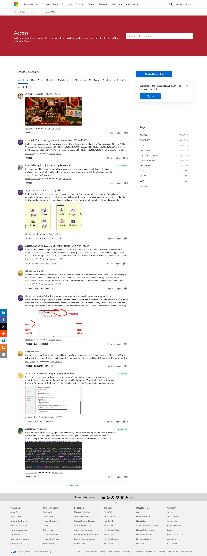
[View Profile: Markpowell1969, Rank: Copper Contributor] (20, 167)
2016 (142, 145)
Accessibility (171, 539)
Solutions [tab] (107, 80)
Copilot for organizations (18, 525)
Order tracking (48, 530)
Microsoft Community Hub (24, 12)
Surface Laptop (15, 516)
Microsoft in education (82, 512)
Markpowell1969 (32, 178)
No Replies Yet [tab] (120, 80)
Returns (45, 525)
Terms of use (127, 551)
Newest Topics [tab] (37, 80)
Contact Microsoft (91, 551)
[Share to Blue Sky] (122, 496)
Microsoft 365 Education (82, 525)
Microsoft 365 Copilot (111, 539)
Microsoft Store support (51, 521)
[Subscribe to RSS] (126, 496)
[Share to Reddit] (117, 496)
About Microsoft (172, 516)
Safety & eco (150, 551)
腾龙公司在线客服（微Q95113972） (43, 93)
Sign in (150, 96)
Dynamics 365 (108, 521)
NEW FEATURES (33, 351)
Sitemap (78, 551)
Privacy (102, 551)
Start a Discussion (154, 73)
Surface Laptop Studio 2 (18, 521)
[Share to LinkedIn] (103, 496)
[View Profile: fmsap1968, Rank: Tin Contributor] (20, 273)
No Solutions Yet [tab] (65, 80)
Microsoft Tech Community (145, 530)
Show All (143, 186)
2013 (142, 170)
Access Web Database (150, 155)
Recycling (161, 551)
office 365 (145, 140)
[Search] (171, 4)
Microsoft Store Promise (51, 539)
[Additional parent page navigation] (38, 12)
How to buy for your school (83, 530)
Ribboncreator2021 (34, 270)
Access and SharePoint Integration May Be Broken (49, 373)
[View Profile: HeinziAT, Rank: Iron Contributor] (20, 192)
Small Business (109, 543)
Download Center (49, 516)
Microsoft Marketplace (144, 534)
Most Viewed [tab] (80, 80)
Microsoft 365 (49, 12)
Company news (172, 521)
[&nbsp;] (76, 111)
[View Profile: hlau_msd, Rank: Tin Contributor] (20, 142)
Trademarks (139, 551)
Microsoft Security (110, 516)
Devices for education (81, 516)
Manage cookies (114, 551)
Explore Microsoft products (19, 539)
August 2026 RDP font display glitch (43, 190)
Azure (138, 512)
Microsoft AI (108, 512)
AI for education (79, 543)
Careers (170, 512)
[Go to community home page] (16, 4)
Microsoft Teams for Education (84, 521)
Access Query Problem (36, 428)
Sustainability (172, 543)
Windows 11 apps (16, 543)
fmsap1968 (30, 284)
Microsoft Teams (109, 534)
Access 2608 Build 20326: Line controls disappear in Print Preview (57, 245)
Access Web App (147, 160)
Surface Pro (14, 512)
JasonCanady (31, 472)
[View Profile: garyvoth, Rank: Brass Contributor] (20, 375)
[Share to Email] (131, 496)
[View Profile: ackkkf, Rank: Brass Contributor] (20, 96)
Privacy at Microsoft (174, 525)
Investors (170, 530)
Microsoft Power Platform (112, 530)
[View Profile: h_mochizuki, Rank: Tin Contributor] (20, 248)
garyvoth (29, 417)
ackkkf (28, 128)
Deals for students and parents (84, 539)
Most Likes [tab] (50, 80)
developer (145, 150)
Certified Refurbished (50, 534)
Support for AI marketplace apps (147, 525)
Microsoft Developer (143, 516)
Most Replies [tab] (94, 80)
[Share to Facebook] (108, 496)
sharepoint (145, 165)
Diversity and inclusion (175, 534)
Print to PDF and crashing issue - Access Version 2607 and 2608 (56, 140)
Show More (74, 485)
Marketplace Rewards (143, 539)
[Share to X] (112, 496)
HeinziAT (29, 234)
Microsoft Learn (141, 521)
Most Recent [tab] (23, 80)
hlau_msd (29, 153)
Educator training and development (86, 534)
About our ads (173, 551)
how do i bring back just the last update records (48, 165)
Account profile (48, 512)
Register (179, 4)
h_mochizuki (30, 259)
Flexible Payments (49, 543)
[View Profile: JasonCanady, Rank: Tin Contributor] (20, 431)
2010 (142, 180)
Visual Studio (140, 543)
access (143, 135)
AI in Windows (15, 534)
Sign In (189, 4)
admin (143, 175)
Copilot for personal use (18, 530)
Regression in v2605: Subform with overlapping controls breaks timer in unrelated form (68, 296)
